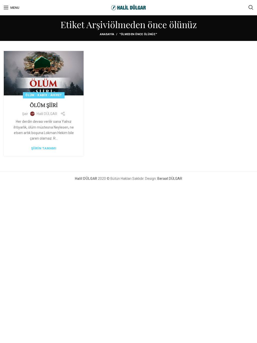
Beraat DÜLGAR (169, 179)
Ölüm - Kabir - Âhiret (43, 95)
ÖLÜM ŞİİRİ (44, 105)
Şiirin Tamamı (43, 148)
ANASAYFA (107, 34)
